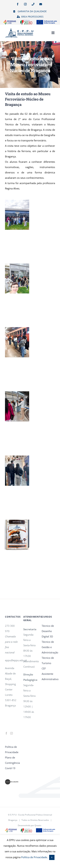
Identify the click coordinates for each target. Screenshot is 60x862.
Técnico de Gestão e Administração (48, 647)
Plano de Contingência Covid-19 (11, 763)
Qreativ (37, 825)
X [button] (51, 857)
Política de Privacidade (11, 749)
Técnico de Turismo (48, 660)
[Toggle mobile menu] (53, 33)
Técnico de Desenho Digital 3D (48, 631)
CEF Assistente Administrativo (48, 674)
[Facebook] (6, 733)
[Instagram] (11, 733)
